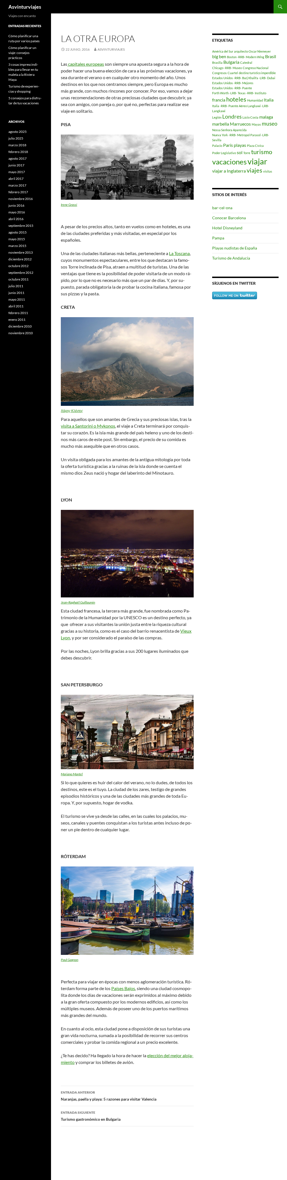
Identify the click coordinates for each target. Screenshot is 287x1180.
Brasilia (217, 62)
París (228, 145)
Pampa (218, 237)
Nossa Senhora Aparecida (229, 130)
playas (240, 145)
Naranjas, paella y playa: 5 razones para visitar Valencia (108, 1095)
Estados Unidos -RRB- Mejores (232, 83)
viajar (257, 161)
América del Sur (222, 51)
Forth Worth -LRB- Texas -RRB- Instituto (239, 93)
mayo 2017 (16, 172)
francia (218, 99)
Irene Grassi (69, 204)
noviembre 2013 (20, 252)
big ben (219, 56)
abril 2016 (16, 219)
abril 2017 (16, 178)
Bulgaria (231, 62)
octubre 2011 (18, 279)
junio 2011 (16, 293)
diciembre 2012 (20, 259)
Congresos (219, 73)
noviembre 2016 (20, 199)
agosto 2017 (17, 158)
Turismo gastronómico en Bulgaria (91, 1116)
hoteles (236, 99)
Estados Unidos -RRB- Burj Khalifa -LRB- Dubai (243, 78)
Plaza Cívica (255, 145)
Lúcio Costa (250, 117)
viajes (254, 170)
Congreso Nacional (256, 68)
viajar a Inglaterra (229, 170)
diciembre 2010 (20, 326)
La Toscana (179, 253)
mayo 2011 (16, 299)
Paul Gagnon (69, 960)
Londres (232, 116)
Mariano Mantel (72, 774)
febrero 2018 (18, 152)
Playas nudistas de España (234, 248)
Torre (246, 153)
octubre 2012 (18, 266)
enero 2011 (17, 319)
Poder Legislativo (224, 153)
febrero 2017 (18, 192)
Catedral (246, 62)
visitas (267, 171)
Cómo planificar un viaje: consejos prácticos (22, 53)
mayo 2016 (16, 212)
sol (239, 152)
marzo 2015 (17, 246)
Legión (216, 117)
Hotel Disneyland (227, 227)
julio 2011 (15, 286)
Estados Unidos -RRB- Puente (232, 88)
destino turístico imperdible (257, 73)
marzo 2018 (17, 145)
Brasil (270, 56)
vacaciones (229, 161)
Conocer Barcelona (229, 217)
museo (269, 123)
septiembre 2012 (20, 272)
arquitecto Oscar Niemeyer (252, 51)
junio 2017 (16, 165)
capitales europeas (85, 64)
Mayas (256, 124)
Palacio (217, 145)
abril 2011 (16, 306)
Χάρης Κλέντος (72, 411)
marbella (220, 123)
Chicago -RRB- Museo (227, 68)
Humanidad (255, 100)
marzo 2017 (17, 185)
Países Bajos (123, 988)
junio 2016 (16, 205)
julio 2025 (15, 138)
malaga (266, 116)
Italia (269, 99)
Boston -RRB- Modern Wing (245, 57)
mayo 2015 (16, 239)
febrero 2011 (18, 313)
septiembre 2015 (20, 225)
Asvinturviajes (24, 7)
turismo (261, 152)
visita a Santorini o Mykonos (88, 425)
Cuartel (233, 73)
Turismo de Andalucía (231, 258)
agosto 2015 (17, 232)
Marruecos (240, 123)
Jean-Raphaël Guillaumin (78, 602)
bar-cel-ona (222, 207)
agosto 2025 (17, 131)
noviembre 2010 (20, 333)
